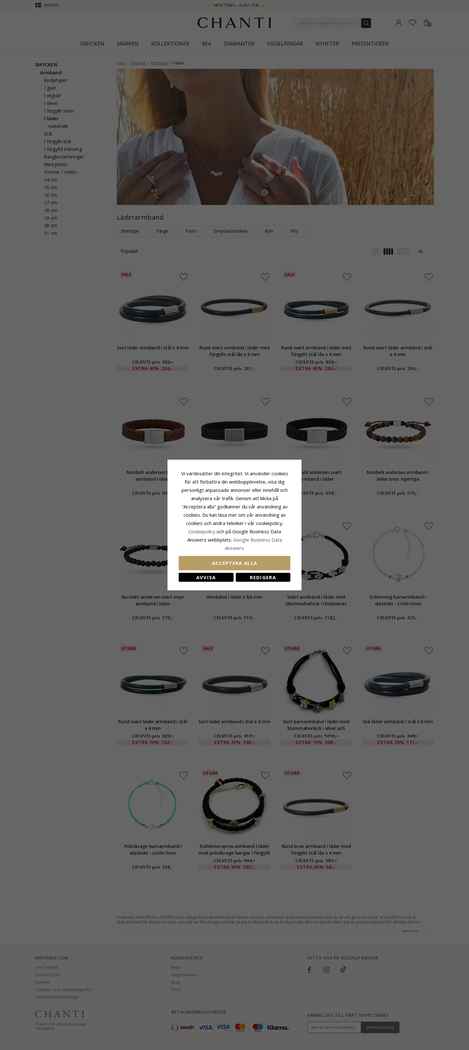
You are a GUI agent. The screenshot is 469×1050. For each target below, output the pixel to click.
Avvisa (206, 577)
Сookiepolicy (202, 531)
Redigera (263, 577)
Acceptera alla (234, 563)
